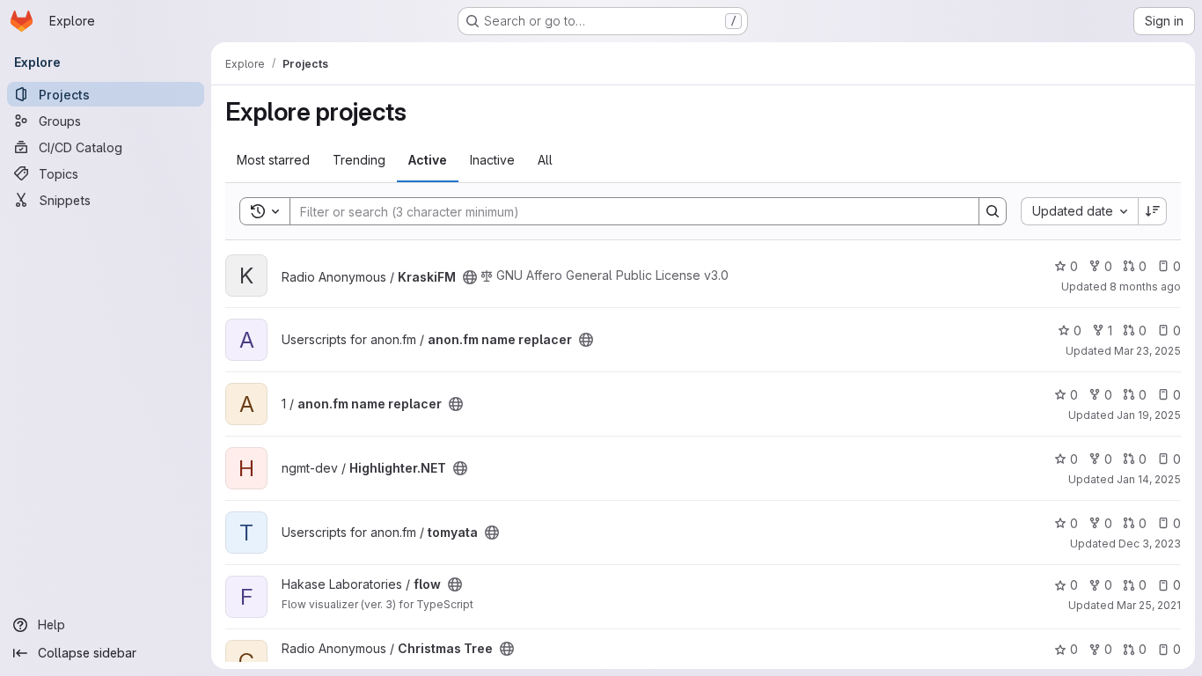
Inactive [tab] (492, 159)
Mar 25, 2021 (1149, 605)
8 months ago (1145, 286)
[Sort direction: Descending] (1153, 211)
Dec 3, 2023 (1149, 543)
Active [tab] (427, 159)
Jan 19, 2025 (1149, 415)
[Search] (992, 211)
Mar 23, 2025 (1147, 350)
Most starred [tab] (273, 159)
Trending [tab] (359, 159)
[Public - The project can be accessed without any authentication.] (470, 277)
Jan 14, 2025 (1149, 479)
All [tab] (545, 159)
